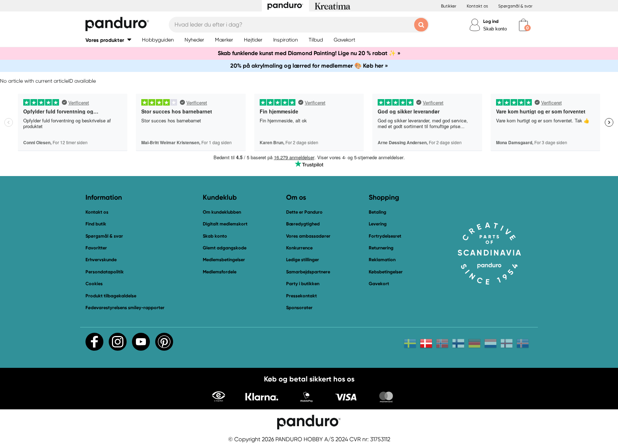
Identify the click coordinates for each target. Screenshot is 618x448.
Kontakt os (477, 6)
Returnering (381, 247)
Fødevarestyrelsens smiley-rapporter (125, 307)
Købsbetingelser (386, 271)
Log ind (491, 21)
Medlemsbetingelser (224, 259)
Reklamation (382, 259)
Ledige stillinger (302, 259)
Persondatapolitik (104, 271)
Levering (378, 224)
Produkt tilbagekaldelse (110, 295)
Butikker (448, 6)
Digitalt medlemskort (225, 224)
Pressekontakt (301, 295)
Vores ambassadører (308, 236)
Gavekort (379, 283)
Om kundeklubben (222, 212)
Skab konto (495, 28)
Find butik (95, 224)
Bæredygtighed (303, 224)
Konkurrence (299, 247)
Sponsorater (299, 307)
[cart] (523, 25)
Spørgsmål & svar (515, 6)
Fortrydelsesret (385, 236)
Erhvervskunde (101, 259)
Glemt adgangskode (224, 247)
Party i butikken (302, 283)
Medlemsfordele (219, 271)
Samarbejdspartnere (308, 271)
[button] (108, 40)
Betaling (377, 212)
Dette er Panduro (304, 212)
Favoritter (96, 247)
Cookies (94, 283)
